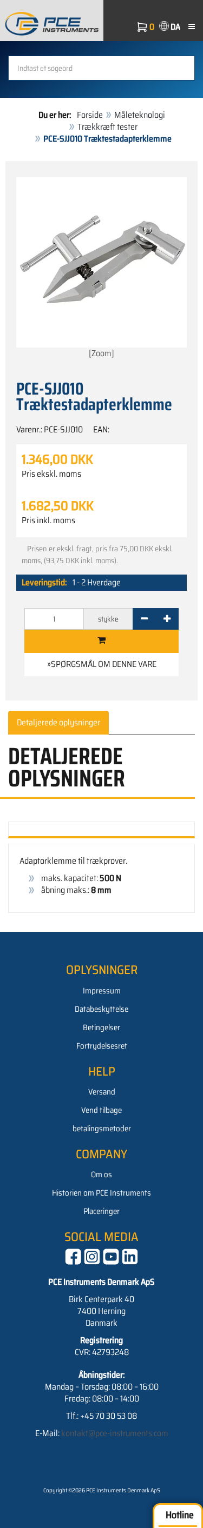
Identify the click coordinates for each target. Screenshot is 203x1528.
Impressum (102, 990)
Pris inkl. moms (48, 520)
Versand (101, 1091)
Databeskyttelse (101, 1009)
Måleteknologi (139, 115)
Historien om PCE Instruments (101, 1192)
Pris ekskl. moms (51, 474)
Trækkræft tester (107, 127)
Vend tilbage (101, 1110)
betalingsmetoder (102, 1128)
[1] (101, 641)
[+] (167, 619)
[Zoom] (101, 353)
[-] (144, 619)
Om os (101, 1174)
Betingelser (101, 1027)
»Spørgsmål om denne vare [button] (101, 664)
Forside (90, 115)
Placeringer (101, 1211)
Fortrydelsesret (101, 1045)
